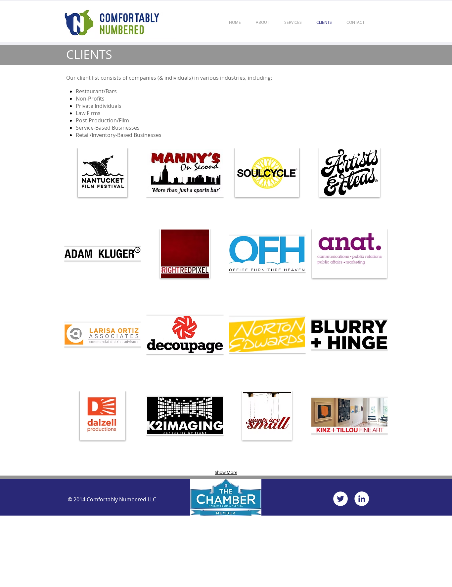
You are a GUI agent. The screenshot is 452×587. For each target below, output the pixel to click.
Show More (226, 472)
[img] (267, 429)
